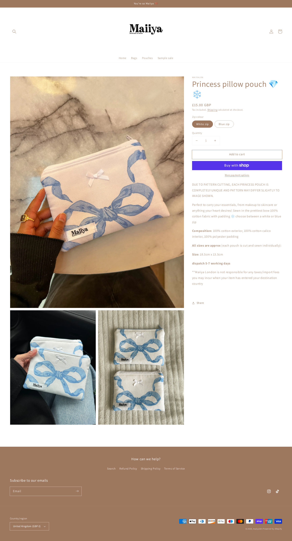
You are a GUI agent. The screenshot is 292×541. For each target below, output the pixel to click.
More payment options (237, 174)
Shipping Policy (151, 468)
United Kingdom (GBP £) (27, 526)
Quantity (197, 133)
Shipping (212, 109)
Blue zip (224, 124)
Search (111, 468)
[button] (14, 31)
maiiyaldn (257, 528)
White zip (202, 124)
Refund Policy (128, 468)
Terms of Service (174, 468)
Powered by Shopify (272, 528)
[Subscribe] (77, 491)
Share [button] (200, 303)
